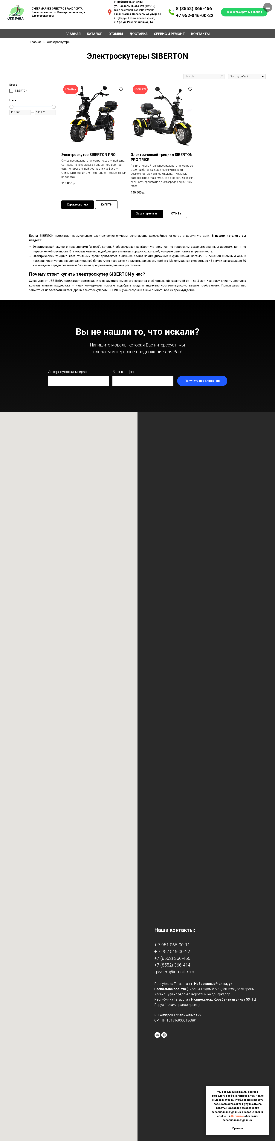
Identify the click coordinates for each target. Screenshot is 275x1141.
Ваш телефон (123, 371)
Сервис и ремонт (169, 34)
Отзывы (116, 34)
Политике (237, 1116)
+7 (178, 15)
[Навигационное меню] (268, 7)
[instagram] (164, 1035)
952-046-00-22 (197, 15)
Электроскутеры (58, 42)
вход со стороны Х (125, 9)
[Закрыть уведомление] (266, 1089)
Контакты (200, 34)
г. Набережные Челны (128, 1)
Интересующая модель (68, 371)
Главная (73, 34)
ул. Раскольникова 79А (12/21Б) (134, 5)
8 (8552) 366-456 (194, 8)
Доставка (138, 34)
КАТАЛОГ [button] (94, 34)
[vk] (157, 1035)
